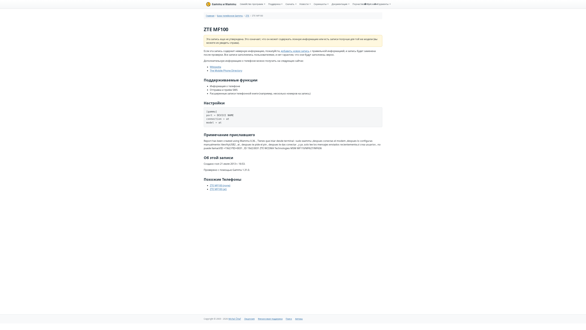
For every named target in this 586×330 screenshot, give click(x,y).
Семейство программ (251, 4)
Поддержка (274, 4)
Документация (339, 4)
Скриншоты (320, 4)
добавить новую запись (295, 51)
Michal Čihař (234, 318)
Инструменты (381, 4)
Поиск (289, 318)
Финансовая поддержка (270, 318)
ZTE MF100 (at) (218, 189)
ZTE (247, 15)
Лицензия (249, 318)
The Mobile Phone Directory (226, 70)
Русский (371, 4)
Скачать (290, 4)
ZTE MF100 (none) (220, 185)
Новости (304, 4)
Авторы (299, 318)
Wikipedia (215, 67)
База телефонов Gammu (230, 15)
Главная (210, 15)
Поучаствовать (361, 4)
